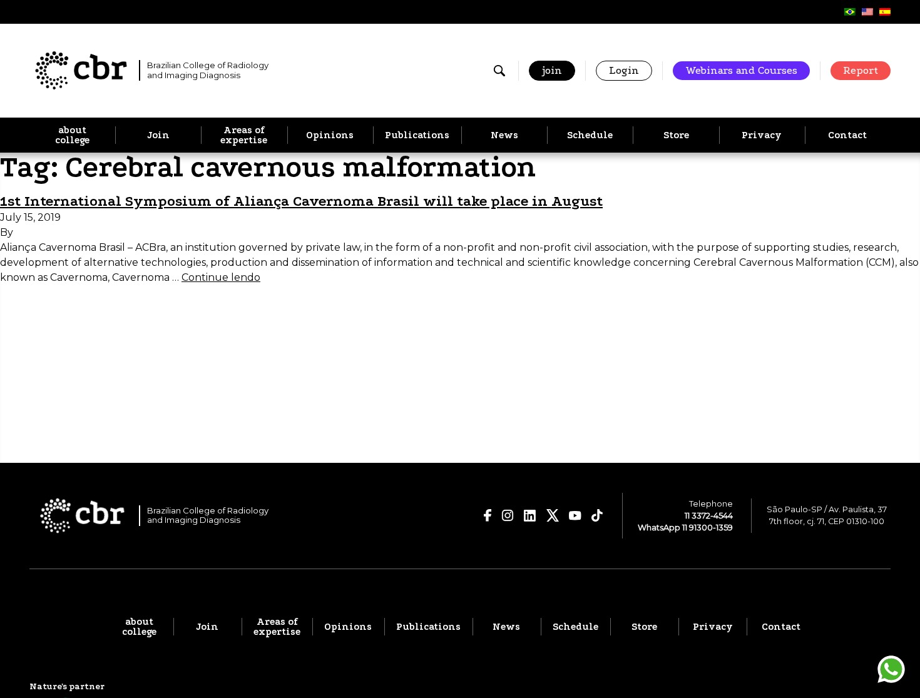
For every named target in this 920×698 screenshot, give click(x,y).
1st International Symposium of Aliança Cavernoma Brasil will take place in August (301, 201)
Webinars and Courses (741, 70)
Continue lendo (220, 277)
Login (624, 70)
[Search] (499, 70)
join (552, 70)
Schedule (590, 135)
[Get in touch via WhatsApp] (891, 669)
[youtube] (575, 516)
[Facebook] (488, 515)
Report (860, 70)
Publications (417, 135)
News (504, 135)
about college (72, 135)
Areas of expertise (243, 135)
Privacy (762, 135)
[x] (552, 515)
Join (158, 135)
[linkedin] (530, 516)
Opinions (330, 135)
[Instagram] (507, 515)
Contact (847, 135)
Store (676, 135)
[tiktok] (597, 515)
